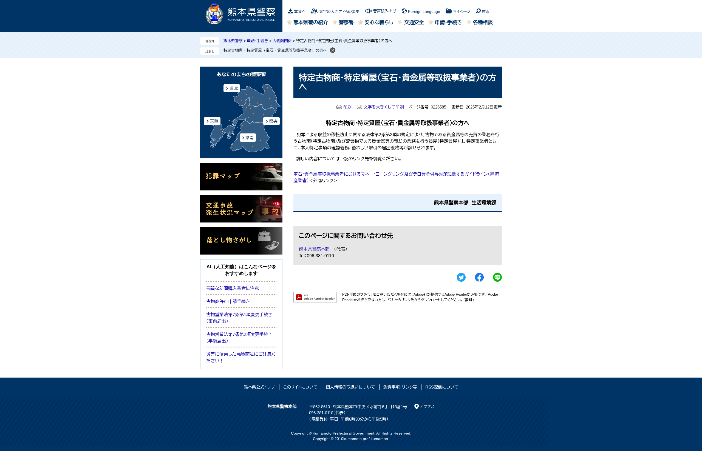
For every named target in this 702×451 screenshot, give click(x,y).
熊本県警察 (233, 41)
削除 (332, 50)
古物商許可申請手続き (228, 301)
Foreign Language (424, 11)
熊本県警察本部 (314, 249)
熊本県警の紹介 (310, 22)
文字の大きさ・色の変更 (339, 11)
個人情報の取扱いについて (350, 387)
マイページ (461, 11)
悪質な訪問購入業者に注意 (232, 288)
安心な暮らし (379, 22)
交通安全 (414, 22)
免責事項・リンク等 (400, 387)
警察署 (346, 22)
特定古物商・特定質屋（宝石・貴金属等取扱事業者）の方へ (275, 50)
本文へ (299, 11)
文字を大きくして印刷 (384, 107)
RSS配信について (441, 387)
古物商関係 (282, 41)
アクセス (427, 406)
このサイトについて (300, 387)
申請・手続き (448, 22)
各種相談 (483, 22)
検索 (485, 11)
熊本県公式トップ (259, 387)
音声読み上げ (384, 11)
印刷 (347, 107)
